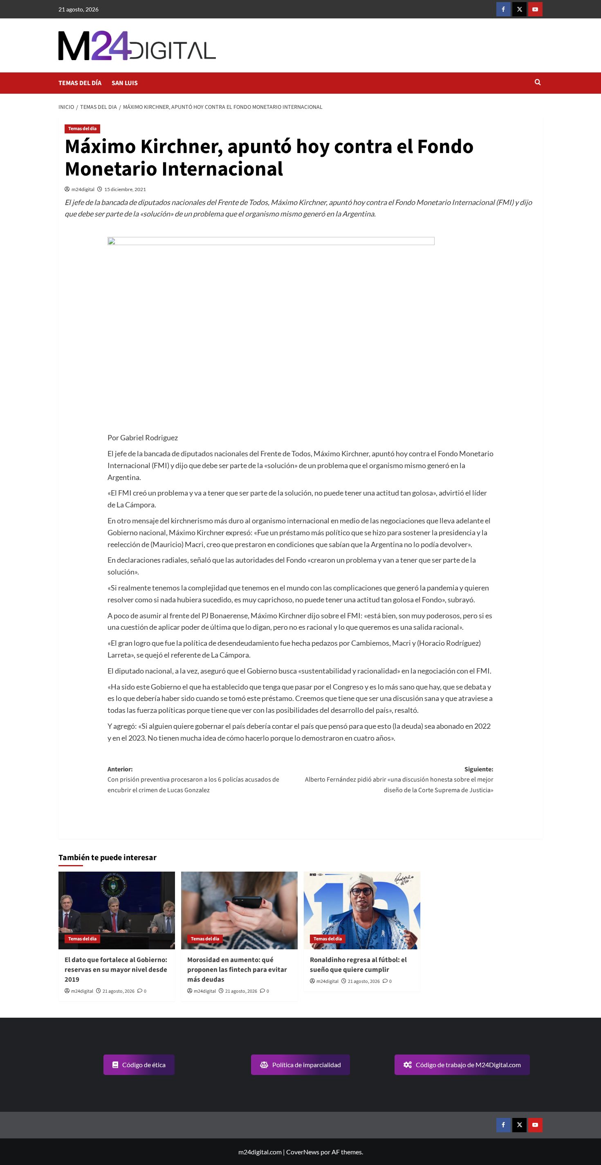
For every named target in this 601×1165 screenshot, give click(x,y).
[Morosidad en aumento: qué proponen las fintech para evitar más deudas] (239, 910)
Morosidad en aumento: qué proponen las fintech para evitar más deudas (237, 970)
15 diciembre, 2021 (125, 189)
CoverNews (302, 1152)
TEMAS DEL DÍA (79, 83)
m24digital (83, 189)
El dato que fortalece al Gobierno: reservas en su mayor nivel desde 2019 (116, 970)
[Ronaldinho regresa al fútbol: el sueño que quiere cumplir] (362, 910)
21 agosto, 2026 (119, 991)
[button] (538, 83)
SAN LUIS (125, 83)
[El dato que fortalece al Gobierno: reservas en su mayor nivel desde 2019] (116, 910)
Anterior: (193, 780)
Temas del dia (82, 128)
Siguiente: (399, 780)
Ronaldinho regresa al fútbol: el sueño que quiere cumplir (358, 965)
